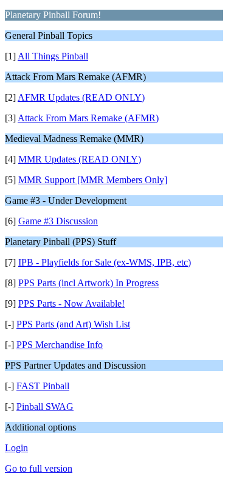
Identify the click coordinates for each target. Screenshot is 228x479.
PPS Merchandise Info (59, 345)
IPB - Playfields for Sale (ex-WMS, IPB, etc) (104, 262)
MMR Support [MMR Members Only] (92, 180)
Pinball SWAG (45, 406)
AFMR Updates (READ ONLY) (81, 97)
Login (16, 448)
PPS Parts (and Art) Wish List (73, 324)
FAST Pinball (42, 386)
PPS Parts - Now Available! (71, 303)
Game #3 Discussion (58, 221)
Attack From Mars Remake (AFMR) (88, 118)
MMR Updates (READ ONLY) (79, 159)
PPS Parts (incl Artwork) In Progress (88, 283)
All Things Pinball (53, 56)
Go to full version (38, 468)
